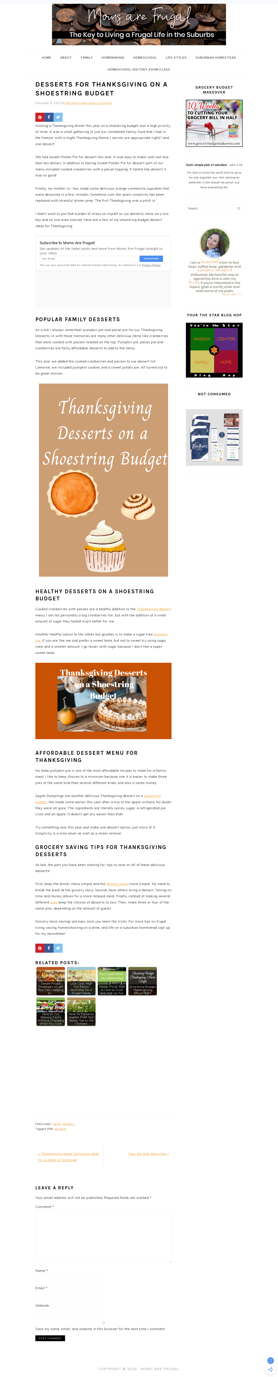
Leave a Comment (99, 103)
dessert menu (118, 884)
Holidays (69, 1124)
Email (41, 1288)
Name (41, 1270)
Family (57, 1124)
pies (54, 902)
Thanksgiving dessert (154, 609)
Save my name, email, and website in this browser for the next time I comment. (100, 1329)
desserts (60, 1129)
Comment (44, 1207)
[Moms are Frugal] (139, 47)
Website (42, 1305)
